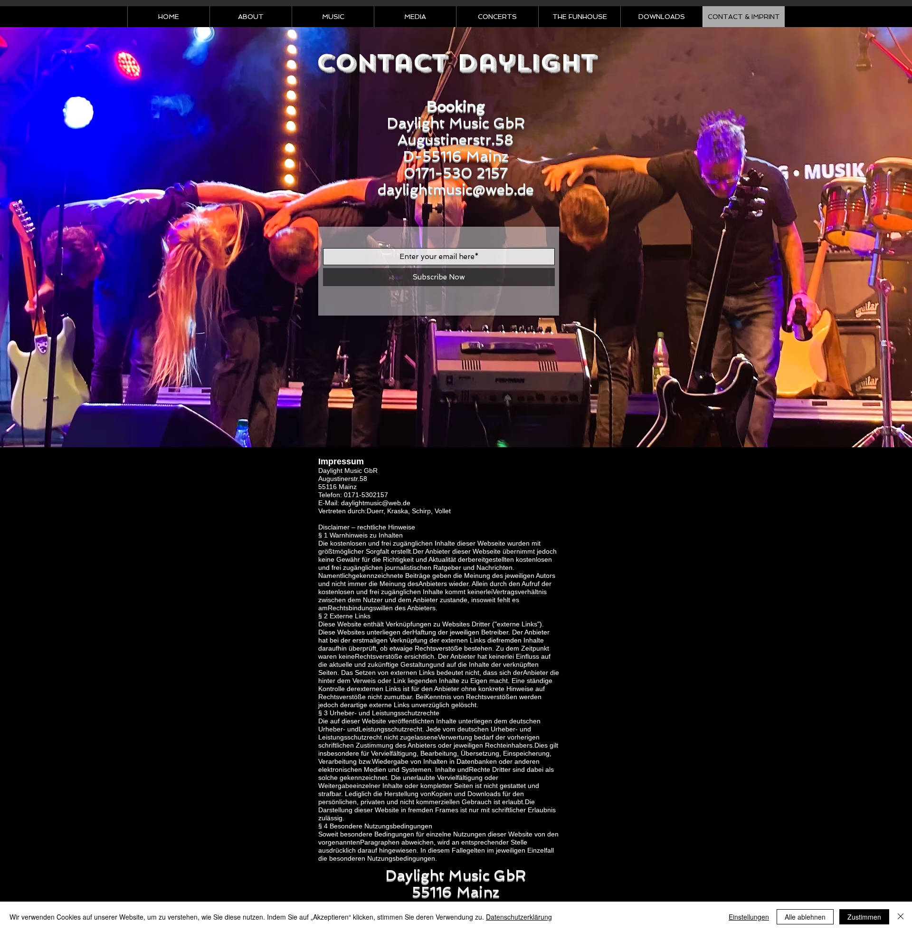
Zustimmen (864, 917)
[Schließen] (900, 916)
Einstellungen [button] (749, 917)
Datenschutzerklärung (519, 917)
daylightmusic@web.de (455, 189)
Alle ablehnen (805, 917)
